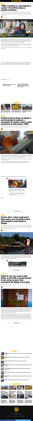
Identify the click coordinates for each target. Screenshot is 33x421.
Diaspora (16, 416)
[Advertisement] (16, 55)
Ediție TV (9, 416)
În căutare (19, 416)
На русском (22, 416)
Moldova (13, 416)
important (8, 79)
